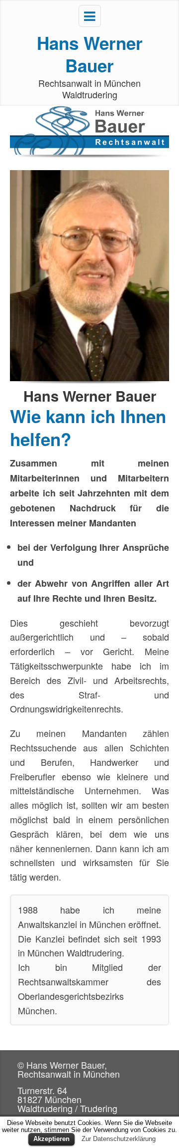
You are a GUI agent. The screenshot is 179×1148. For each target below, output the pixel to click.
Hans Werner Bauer (90, 54)
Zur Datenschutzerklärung (119, 1139)
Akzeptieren (51, 1139)
